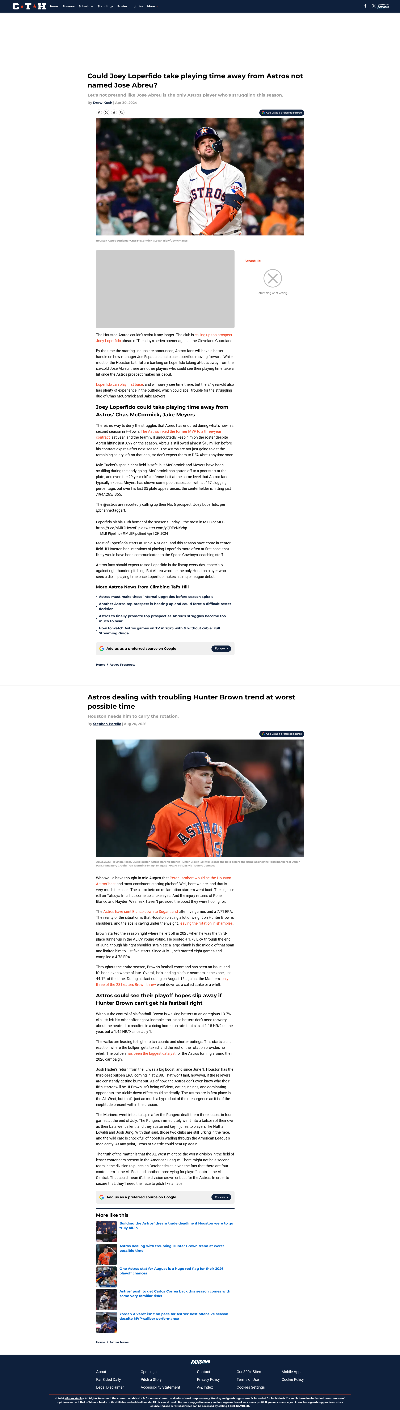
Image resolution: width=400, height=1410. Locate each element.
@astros (110, 504)
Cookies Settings (251, 1387)
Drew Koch (102, 103)
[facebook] (365, 6)
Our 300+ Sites (249, 1371)
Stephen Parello (107, 724)
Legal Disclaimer (110, 1387)
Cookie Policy (293, 1379)
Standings (105, 6)
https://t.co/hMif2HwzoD (117, 528)
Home (100, 664)
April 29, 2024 (157, 533)
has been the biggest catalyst (151, 1053)
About (101, 1371)
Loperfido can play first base (119, 384)
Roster (122, 6)
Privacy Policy (208, 1379)
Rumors (69, 6)
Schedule (86, 6)
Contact (203, 1371)
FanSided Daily (108, 1379)
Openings (148, 1371)
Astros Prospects (122, 664)
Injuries (137, 6)
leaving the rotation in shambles (206, 923)
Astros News (119, 1342)
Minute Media (74, 1398)
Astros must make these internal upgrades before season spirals (156, 597)
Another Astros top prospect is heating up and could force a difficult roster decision (165, 606)
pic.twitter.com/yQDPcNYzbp (162, 528)
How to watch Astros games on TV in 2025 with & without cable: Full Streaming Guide (159, 630)
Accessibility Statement (160, 1387)
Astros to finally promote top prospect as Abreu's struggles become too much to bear (162, 618)
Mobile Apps (292, 1371)
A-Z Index (205, 1387)
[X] (374, 6)
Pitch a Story (151, 1379)
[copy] (122, 112)
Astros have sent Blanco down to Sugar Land (140, 911)
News (54, 6)
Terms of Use (248, 1379)
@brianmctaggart (110, 510)
